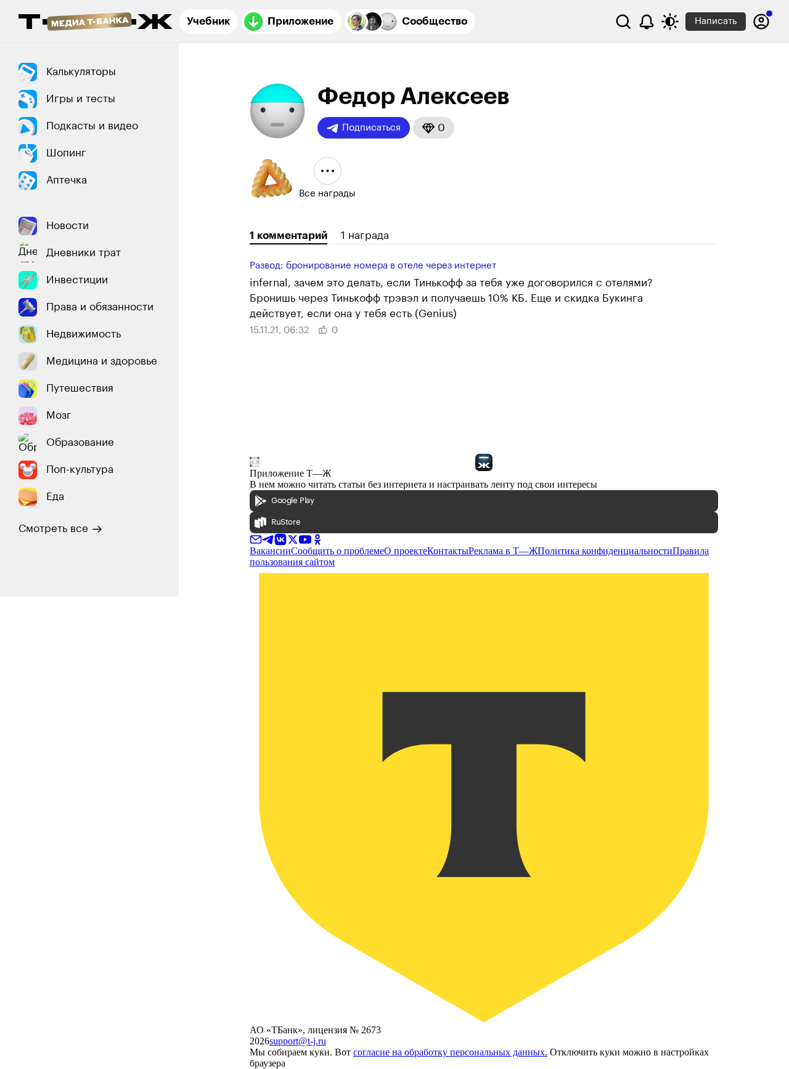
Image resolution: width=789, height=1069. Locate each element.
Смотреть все (53, 528)
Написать (716, 21)
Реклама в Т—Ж (503, 551)
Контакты (447, 551)
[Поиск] (623, 21)
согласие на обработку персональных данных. (450, 1052)
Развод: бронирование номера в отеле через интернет (373, 265)
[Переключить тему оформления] (670, 21)
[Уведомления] (646, 21)
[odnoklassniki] (317, 538)
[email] (256, 538)
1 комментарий (288, 235)
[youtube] (305, 538)
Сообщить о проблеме (337, 551)
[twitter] (293, 538)
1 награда (365, 235)
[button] (433, 128)
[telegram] (268, 538)
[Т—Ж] (95, 22)
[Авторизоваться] (761, 21)
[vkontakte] (280, 538)
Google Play (292, 500)
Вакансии (270, 551)
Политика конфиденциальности (605, 551)
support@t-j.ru (297, 1041)
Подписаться (371, 127)
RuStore (285, 522)
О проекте (405, 551)
